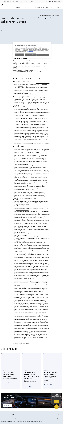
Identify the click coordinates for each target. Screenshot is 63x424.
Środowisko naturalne (34, 421)
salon (42, 7)
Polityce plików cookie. (29, 51)
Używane (53, 7)
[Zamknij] (61, 392)
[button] (56, 406)
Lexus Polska (40, 421)
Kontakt (59, 7)
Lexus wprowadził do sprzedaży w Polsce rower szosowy (9, 374)
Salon (28, 414)
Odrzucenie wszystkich (19, 54)
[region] (32, 50)
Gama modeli (17, 7)
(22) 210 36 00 (19, 1)
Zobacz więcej (27, 386)
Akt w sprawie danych (19, 421)
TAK (56, 401)
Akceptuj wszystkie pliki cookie (30, 54)
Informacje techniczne (26, 421)
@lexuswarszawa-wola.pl (23, 210)
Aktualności (36, 7)
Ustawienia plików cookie (11, 421)
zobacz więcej (42, 23)
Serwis (47, 7)
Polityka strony (3, 421)
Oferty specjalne (27, 7)
